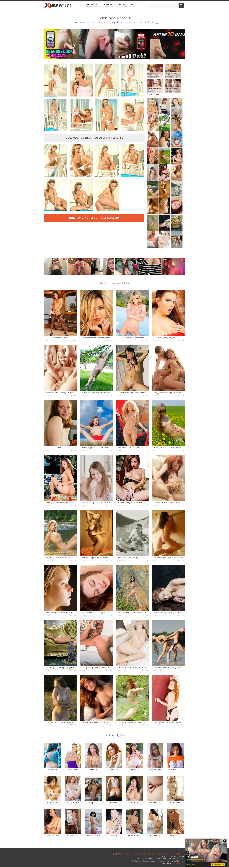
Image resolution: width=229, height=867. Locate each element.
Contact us (176, 863)
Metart (138, 854)
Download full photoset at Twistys (94, 138)
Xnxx (133, 5)
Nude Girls (146, 854)
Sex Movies (108, 5)
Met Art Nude (156, 854)
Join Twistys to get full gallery (94, 218)
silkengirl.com (167, 854)
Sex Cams (122, 5)
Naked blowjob (179, 854)
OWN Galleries (92, 5)
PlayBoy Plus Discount (126, 854)
